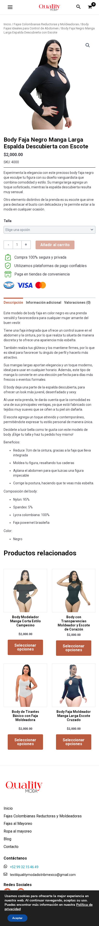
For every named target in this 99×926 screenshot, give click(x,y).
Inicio (7, 24)
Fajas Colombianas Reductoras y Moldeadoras (46, 24)
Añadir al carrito (55, 245)
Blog (7, 839)
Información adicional (43, 302)
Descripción (13, 302)
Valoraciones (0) (77, 302)
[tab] (13, 303)
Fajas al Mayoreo (18, 824)
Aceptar (17, 918)
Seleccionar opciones (25, 647)
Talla (8, 221)
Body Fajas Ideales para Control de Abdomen (46, 26)
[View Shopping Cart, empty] (90, 7)
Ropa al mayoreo (18, 831)
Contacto (11, 847)
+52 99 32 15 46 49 (24, 867)
